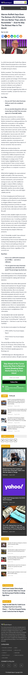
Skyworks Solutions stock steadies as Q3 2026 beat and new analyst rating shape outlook (17, 411)
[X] (5, 36)
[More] (21, 36)
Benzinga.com (5, 351)
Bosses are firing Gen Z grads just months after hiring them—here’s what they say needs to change (14, 470)
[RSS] (15, 440)
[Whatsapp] (14, 36)
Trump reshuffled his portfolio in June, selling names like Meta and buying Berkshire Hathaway (17, 427)
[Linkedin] (11, 36)
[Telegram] (17, 36)
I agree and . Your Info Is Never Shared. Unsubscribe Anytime (15, 388)
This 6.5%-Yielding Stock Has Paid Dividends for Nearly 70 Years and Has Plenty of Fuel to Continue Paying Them (14, 527)
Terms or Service (12, 386)
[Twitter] (6, 440)
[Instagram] (11, 440)
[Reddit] (8, 36)
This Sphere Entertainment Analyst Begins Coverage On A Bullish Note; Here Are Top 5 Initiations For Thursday (17, 419)
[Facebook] (2, 36)
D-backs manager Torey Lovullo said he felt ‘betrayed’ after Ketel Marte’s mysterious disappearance (17, 558)
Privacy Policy (22, 386)
